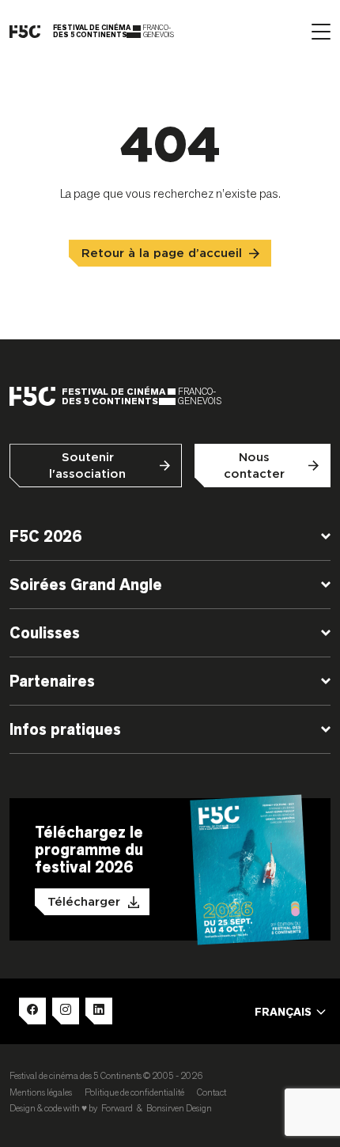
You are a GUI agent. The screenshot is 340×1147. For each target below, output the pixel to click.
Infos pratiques (65, 729)
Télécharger (83, 902)
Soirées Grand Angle (85, 584)
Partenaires (52, 681)
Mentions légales (40, 1092)
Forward (117, 1108)
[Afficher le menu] (321, 32)
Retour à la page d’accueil (161, 253)
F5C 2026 (45, 536)
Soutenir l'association (87, 466)
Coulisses (44, 633)
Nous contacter (254, 466)
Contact (211, 1092)
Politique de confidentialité (134, 1092)
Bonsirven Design (179, 1108)
